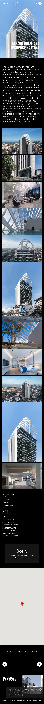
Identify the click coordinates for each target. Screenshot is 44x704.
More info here (21, 692)
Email (34, 652)
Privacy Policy (37, 700)
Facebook (22, 652)
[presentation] (5, 682)
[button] (22, 604)
